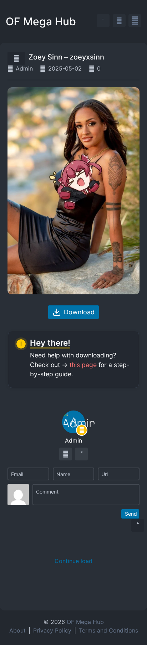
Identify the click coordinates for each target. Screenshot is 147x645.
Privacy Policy (52, 630)
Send (131, 514)
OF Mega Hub (41, 21)
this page (83, 364)
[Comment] (86, 494)
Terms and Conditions (108, 630)
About (17, 630)
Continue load (73, 560)
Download (79, 312)
